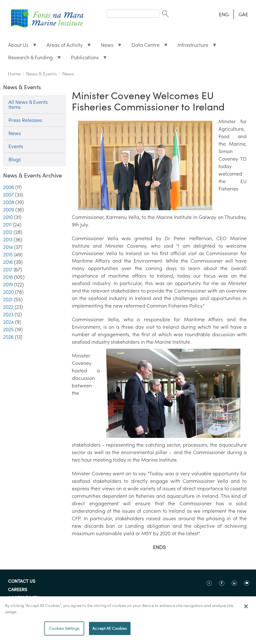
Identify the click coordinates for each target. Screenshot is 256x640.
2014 (8, 247)
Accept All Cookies (109, 628)
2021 (7, 299)
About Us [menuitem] (15, 46)
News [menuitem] (104, 46)
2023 (8, 314)
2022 (8, 307)
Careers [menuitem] (17, 589)
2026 (8, 337)
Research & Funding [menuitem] (28, 59)
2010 (8, 217)
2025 (8, 329)
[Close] (246, 606)
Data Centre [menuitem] (143, 46)
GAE (243, 14)
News (68, 74)
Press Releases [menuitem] (25, 120)
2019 (8, 284)
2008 (8, 202)
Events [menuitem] (15, 146)
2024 (8, 322)
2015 (8, 254)
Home (14, 74)
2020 (8, 292)
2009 (8, 209)
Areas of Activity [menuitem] (62, 46)
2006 (8, 187)
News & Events (41, 74)
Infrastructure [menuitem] (190, 46)
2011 (7, 224)
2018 (8, 277)
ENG (224, 14)
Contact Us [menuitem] (21, 581)
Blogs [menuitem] (14, 159)
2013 (7, 239)
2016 (8, 262)
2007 (8, 195)
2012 (7, 232)
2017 (7, 269)
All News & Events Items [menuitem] (28, 104)
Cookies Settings (64, 628)
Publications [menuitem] (82, 59)
